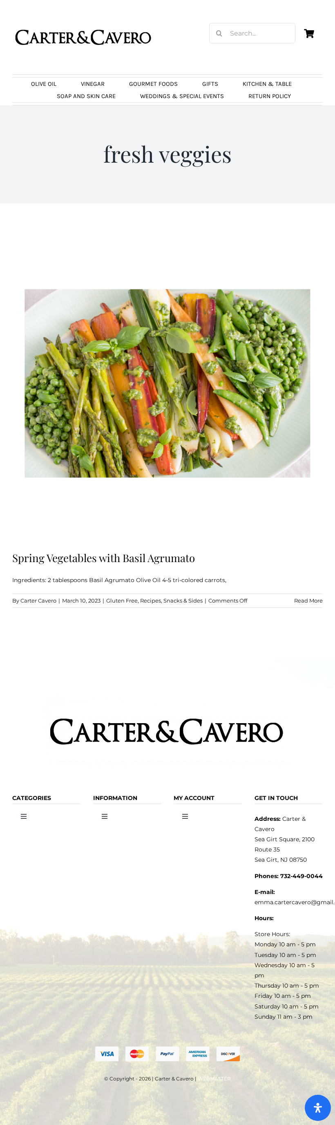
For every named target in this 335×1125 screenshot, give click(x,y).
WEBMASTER (214, 1079)
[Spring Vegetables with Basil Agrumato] (167, 383)
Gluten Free (122, 600)
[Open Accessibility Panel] (318, 1108)
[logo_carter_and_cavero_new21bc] (83, 19)
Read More (308, 600)
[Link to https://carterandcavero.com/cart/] (309, 34)
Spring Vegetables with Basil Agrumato (103, 558)
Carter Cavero (38, 600)
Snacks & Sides (183, 600)
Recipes (150, 600)
